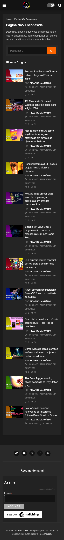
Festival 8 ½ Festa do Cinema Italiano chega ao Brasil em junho (41, 74)
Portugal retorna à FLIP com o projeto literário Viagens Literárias (41, 167)
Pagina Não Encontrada (25, 18)
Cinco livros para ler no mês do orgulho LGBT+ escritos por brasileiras (41, 322)
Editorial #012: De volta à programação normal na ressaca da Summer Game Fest (39, 232)
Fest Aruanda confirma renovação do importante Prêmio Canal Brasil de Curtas (41, 411)
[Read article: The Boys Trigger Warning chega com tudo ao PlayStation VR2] (14, 382)
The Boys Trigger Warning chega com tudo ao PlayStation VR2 (41, 381)
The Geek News (20, 530)
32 (35, 94)
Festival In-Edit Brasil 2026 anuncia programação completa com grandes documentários (39, 199)
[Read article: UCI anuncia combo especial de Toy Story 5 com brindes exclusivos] (14, 264)
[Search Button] (59, 5)
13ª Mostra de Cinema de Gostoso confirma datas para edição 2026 (40, 104)
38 (35, 342)
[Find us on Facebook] (40, 453)
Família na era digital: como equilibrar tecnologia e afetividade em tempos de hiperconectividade (39, 136)
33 (50, 423)
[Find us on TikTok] (16, 453)
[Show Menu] (4, 5)
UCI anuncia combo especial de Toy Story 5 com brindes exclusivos (40, 263)
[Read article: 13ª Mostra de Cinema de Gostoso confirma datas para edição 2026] (14, 105)
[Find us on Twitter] (48, 453)
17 (35, 157)
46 (35, 312)
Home (9, 18)
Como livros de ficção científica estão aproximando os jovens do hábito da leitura (41, 352)
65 (35, 282)
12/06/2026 (32, 423)
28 (35, 401)
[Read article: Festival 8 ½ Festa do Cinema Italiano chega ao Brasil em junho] (14, 75)
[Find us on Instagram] (32, 453)
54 (35, 253)
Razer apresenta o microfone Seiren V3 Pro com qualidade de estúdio (40, 293)
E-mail (8, 493)
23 (35, 186)
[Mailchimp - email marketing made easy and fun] (23, 514)
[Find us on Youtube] (24, 453)
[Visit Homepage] (26, 5)
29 (35, 371)
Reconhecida (45, 533)
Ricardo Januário (40, 83)
